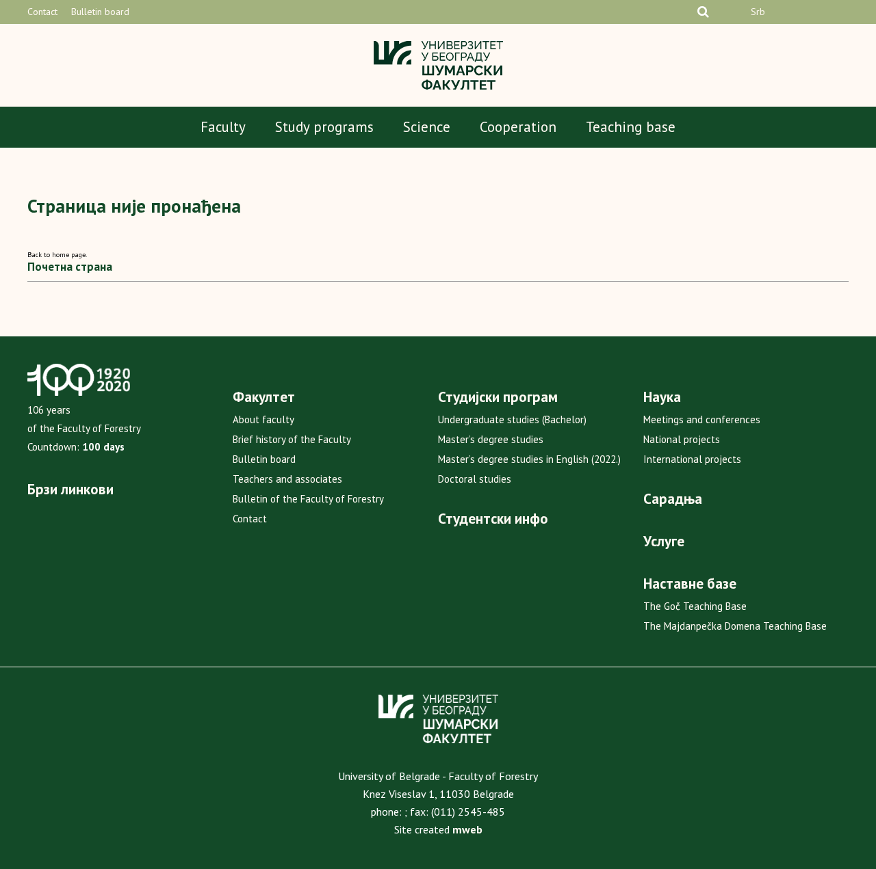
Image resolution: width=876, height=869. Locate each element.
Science (426, 127)
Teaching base (630, 127)
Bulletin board (100, 11)
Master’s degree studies (490, 439)
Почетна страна (69, 266)
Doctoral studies (474, 478)
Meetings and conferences (701, 419)
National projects (681, 439)
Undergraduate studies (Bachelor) (512, 419)
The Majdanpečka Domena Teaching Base (735, 625)
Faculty (223, 127)
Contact (42, 11)
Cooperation (518, 127)
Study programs (324, 127)
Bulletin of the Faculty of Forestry (308, 498)
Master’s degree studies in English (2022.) (529, 459)
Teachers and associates (287, 478)
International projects (692, 459)
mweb (467, 829)
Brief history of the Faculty (292, 439)
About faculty (263, 419)
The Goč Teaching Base (695, 606)
